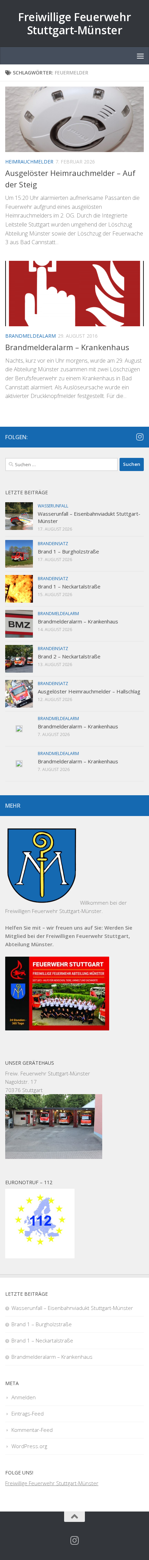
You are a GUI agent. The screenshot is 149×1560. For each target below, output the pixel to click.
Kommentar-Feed (32, 1429)
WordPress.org (29, 1446)
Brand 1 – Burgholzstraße (68, 551)
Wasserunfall (53, 506)
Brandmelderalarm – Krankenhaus (67, 347)
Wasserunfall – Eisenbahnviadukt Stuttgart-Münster (72, 1307)
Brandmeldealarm (30, 336)
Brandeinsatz (53, 544)
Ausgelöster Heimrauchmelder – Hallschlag (89, 691)
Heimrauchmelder (29, 161)
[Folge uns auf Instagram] (139, 437)
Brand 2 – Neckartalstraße (69, 656)
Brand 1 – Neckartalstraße (69, 586)
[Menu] (140, 55)
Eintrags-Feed (27, 1413)
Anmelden (23, 1397)
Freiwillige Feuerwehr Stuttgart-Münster (74, 23)
